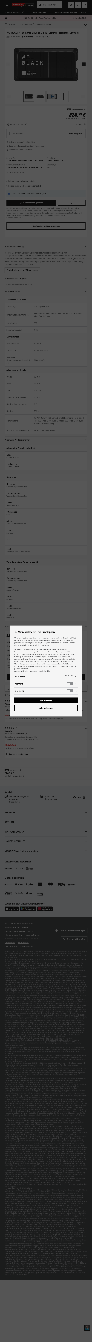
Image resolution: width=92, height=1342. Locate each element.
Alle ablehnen (46, 708)
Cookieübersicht (44, 671)
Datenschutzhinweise (21, 671)
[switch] (70, 683)
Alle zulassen (46, 700)
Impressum (33, 671)
